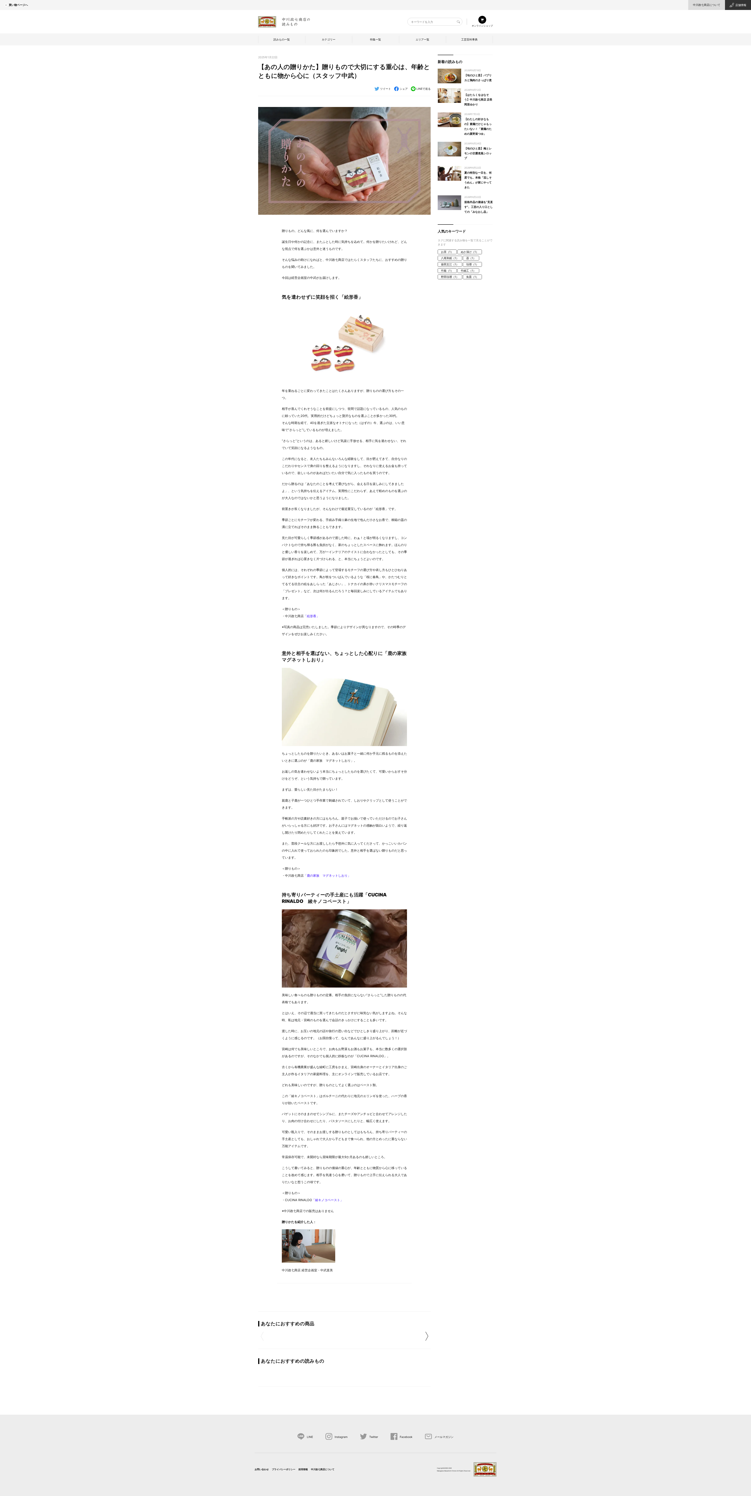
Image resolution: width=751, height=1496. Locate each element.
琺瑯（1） (472, 264)
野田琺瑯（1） (450, 276)
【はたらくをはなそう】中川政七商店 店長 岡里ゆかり (478, 99)
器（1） (471, 258)
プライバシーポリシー (283, 1469)
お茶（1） (447, 251)
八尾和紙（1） (450, 258)
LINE (310, 1437)
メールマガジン (444, 1437)
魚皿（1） (472, 276)
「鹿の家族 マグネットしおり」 (327, 875)
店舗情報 (740, 5)
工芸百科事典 (469, 39)
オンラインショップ (482, 25)
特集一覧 (375, 39)
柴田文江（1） (450, 264)
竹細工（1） (468, 270)
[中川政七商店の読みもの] (284, 21)
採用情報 (303, 1469)
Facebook (406, 1437)
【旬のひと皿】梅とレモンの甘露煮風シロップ (478, 153)
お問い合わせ (262, 1469)
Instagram (341, 1437)
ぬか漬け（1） (470, 251)
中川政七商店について (706, 4)
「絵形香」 (311, 616)
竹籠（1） (447, 270)
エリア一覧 (422, 39)
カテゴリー (328, 39)
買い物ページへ (18, 4)
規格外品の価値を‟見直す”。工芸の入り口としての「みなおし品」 (478, 206)
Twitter (373, 1437)
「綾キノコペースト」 (327, 1200)
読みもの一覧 (281, 39)
